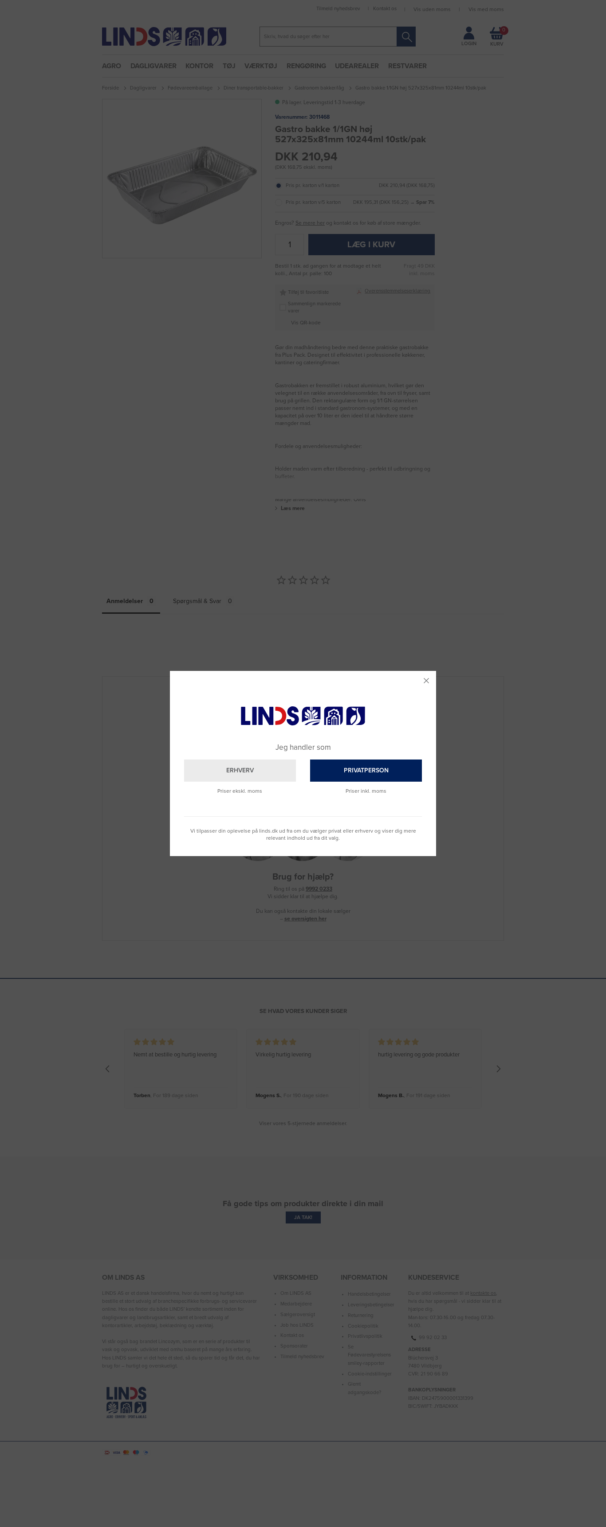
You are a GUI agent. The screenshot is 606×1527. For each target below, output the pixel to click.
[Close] (426, 680)
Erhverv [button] (240, 770)
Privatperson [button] (366, 770)
